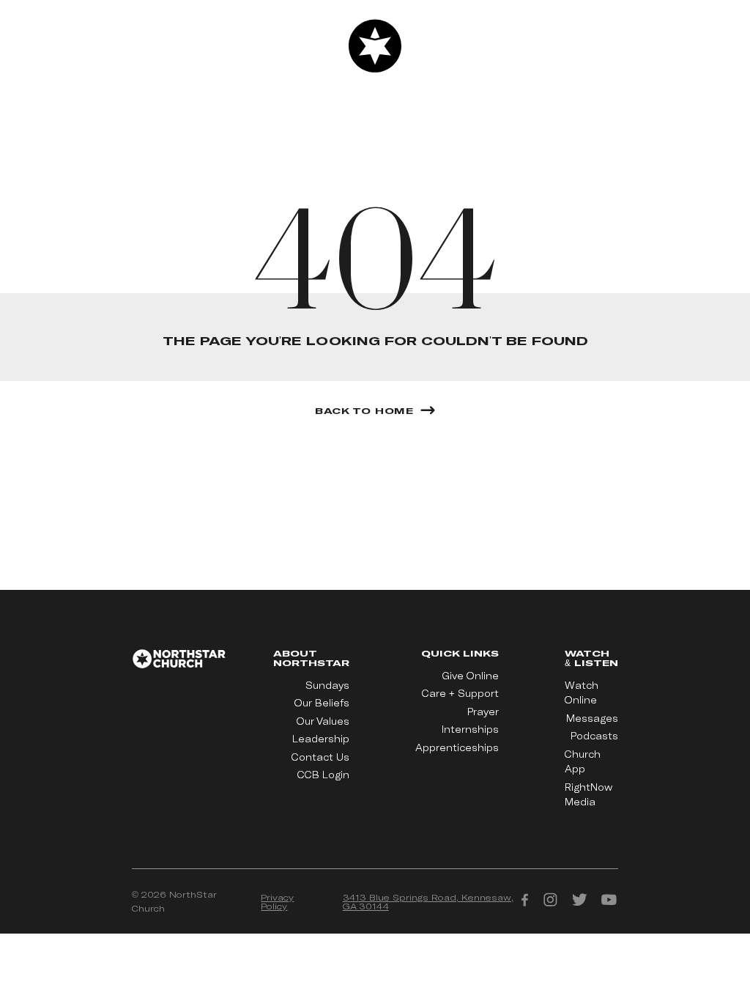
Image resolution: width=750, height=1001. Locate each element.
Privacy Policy (277, 901)
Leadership (320, 739)
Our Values (323, 721)
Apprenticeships (457, 747)
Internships (470, 729)
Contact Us (320, 757)
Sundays (327, 685)
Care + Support (460, 693)
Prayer (483, 711)
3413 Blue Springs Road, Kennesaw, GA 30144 (428, 901)
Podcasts (594, 736)
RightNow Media (588, 794)
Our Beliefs (321, 703)
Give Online (470, 676)
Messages (592, 718)
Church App (583, 761)
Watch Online (581, 692)
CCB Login (323, 774)
